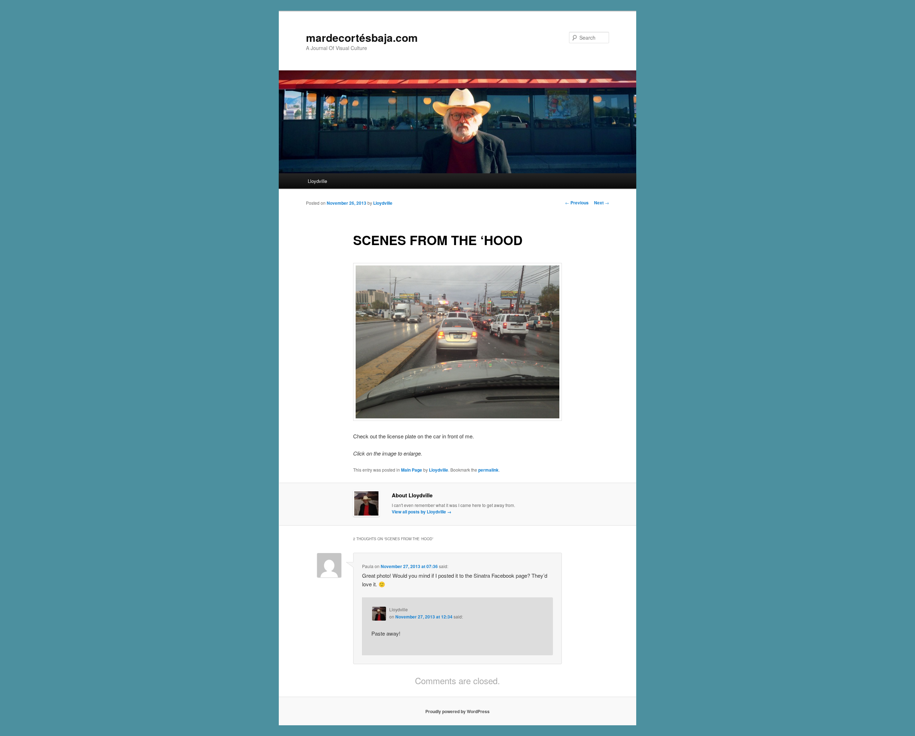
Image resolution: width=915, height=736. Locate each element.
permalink (488, 470)
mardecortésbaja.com (362, 37)
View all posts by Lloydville (421, 511)
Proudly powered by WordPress (457, 711)
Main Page (411, 470)
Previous (577, 202)
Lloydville (317, 181)
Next (601, 202)
